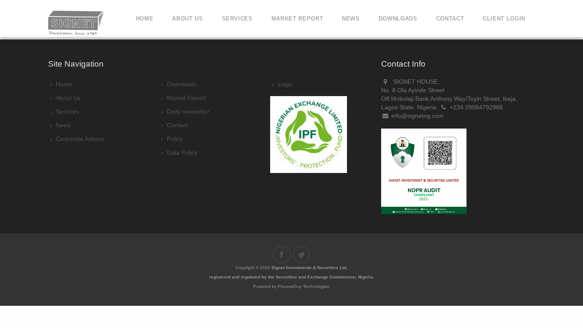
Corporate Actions (80, 138)
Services (237, 18)
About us (187, 18)
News (351, 18)
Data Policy (182, 152)
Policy (175, 138)
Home (145, 18)
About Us (68, 97)
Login (285, 84)
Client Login (504, 18)
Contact (450, 18)
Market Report (297, 18)
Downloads (182, 84)
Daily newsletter (188, 111)
